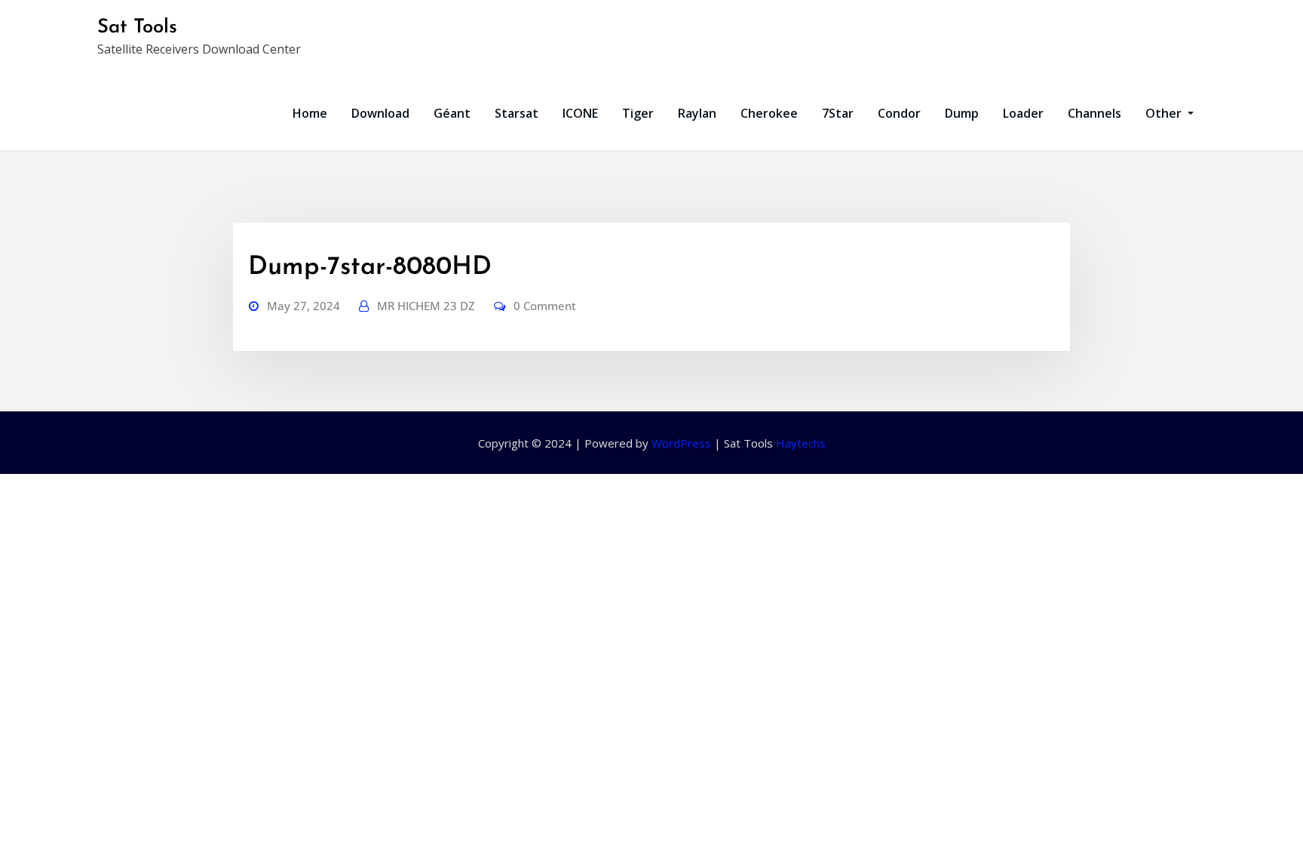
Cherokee (769, 113)
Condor (899, 113)
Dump (962, 113)
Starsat (516, 113)
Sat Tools (137, 27)
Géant (452, 113)
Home (310, 113)
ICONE (580, 113)
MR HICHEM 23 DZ (426, 305)
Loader (1023, 113)
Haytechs (801, 443)
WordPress (681, 443)
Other (1165, 113)
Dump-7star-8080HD (370, 267)
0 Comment (545, 305)
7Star (838, 113)
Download (380, 113)
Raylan (697, 113)
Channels (1094, 113)
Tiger (638, 113)
